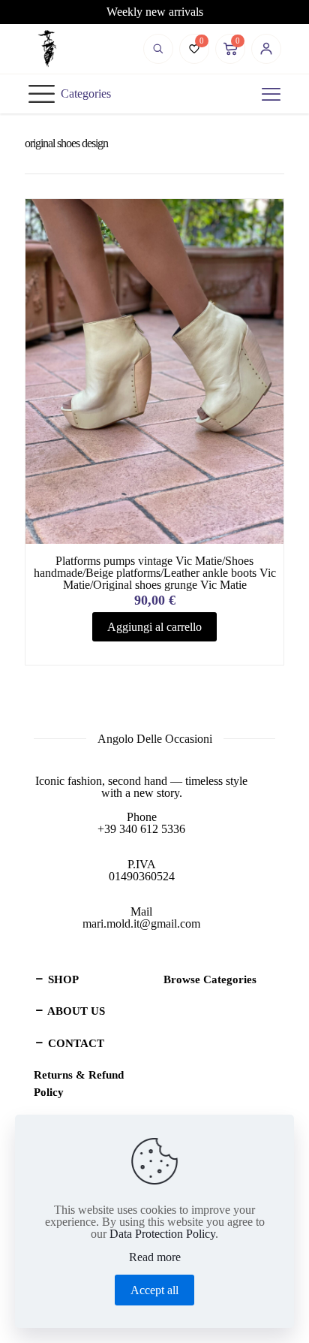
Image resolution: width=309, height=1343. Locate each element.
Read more (155, 1257)
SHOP (62, 979)
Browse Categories (210, 979)
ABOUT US (75, 1011)
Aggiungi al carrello (154, 626)
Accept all (154, 1290)
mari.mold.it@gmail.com (141, 923)
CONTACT (74, 1043)
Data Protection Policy (162, 1233)
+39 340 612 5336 (141, 828)
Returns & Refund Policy (79, 1083)
